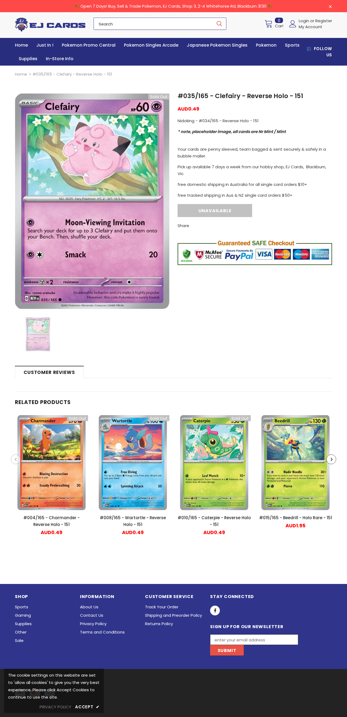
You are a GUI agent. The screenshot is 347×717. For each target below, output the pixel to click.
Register (323, 21)
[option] (92, 201)
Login (304, 21)
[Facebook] (215, 610)
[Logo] (50, 25)
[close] (330, 6)
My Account (310, 27)
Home (21, 74)
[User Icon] (293, 23)
